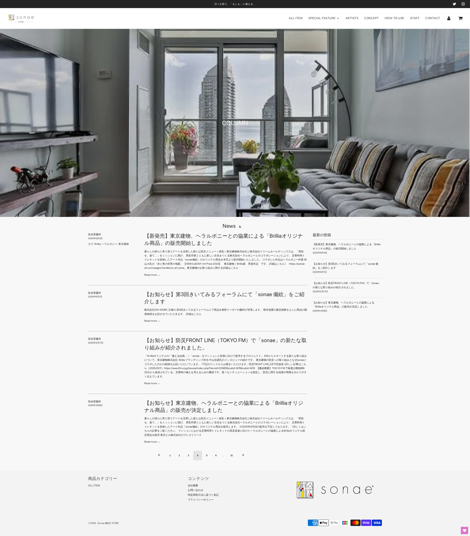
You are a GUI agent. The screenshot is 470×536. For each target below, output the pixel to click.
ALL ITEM (296, 18)
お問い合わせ (195, 490)
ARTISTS (352, 18)
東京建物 (123, 244)
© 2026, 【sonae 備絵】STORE (103, 523)
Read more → (152, 274)
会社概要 (193, 485)
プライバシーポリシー (201, 499)
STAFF (415, 18)
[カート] (461, 18)
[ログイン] (449, 18)
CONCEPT (371, 18)
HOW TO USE (394, 18)
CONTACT (432, 18)
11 (231, 455)
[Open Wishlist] (464, 530)
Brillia (97, 244)
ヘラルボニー (109, 244)
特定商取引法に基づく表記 (203, 494)
